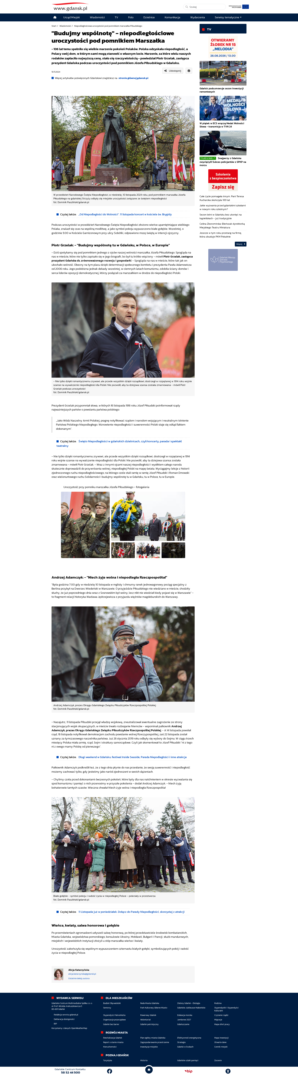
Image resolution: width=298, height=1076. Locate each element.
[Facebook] (109, 1071)
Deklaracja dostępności (64, 1019)
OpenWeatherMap (79, 1028)
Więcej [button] (239, 244)
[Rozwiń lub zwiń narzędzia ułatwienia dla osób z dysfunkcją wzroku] (228, 1071)
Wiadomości (65, 26)
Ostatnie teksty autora (79, 978)
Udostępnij (175, 71)
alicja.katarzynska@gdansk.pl (82, 974)
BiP (55, 1023)
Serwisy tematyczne (227, 17)
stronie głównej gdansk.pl (133, 78)
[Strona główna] (55, 17)
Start (54, 26)
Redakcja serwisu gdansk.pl (66, 1014)
